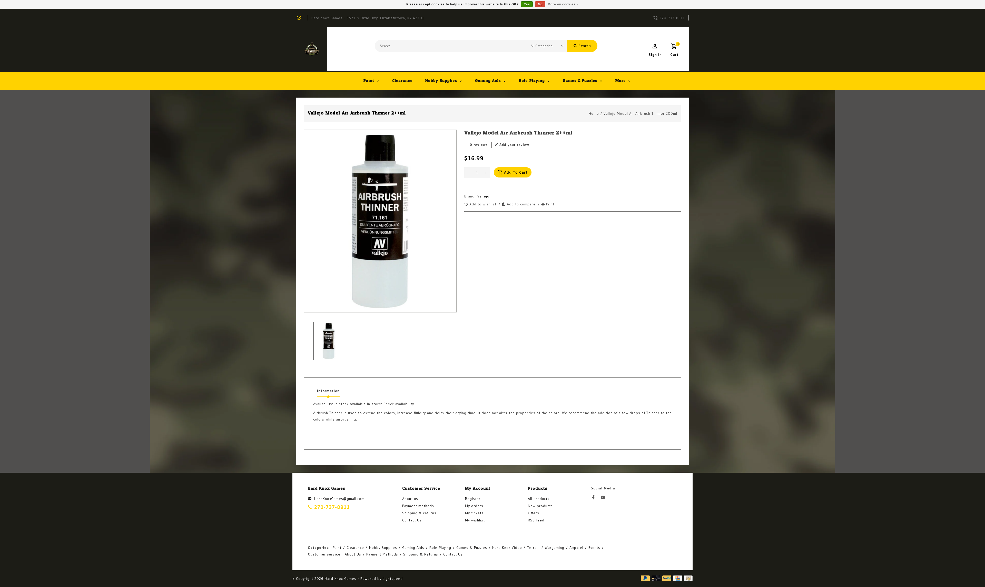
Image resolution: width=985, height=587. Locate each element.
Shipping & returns (419, 513)
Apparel (576, 547)
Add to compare (522, 204)
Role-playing (532, 80)
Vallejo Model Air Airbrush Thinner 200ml (640, 113)
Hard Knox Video (507, 547)
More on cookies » (563, 4)
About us (410, 498)
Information (328, 391)
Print (550, 204)
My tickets (474, 513)
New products (540, 506)
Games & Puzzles (580, 80)
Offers (533, 513)
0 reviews (479, 144)
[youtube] (604, 497)
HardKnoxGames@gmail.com (339, 498)
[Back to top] (969, 572)
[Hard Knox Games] (311, 49)
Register (472, 498)
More (620, 80)
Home (594, 113)
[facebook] (595, 497)
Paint (368, 80)
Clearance (402, 80)
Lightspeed (393, 578)
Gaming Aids (488, 80)
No (540, 4)
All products (538, 498)
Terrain (533, 547)
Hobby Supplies (441, 80)
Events (594, 547)
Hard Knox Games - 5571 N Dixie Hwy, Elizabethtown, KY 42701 (367, 18)
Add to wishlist (483, 204)
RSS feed (536, 520)
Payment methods (418, 506)
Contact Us (412, 520)
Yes (527, 4)
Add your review (514, 144)
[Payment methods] (687, 578)
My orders (474, 506)
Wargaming (554, 547)
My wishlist (475, 520)
